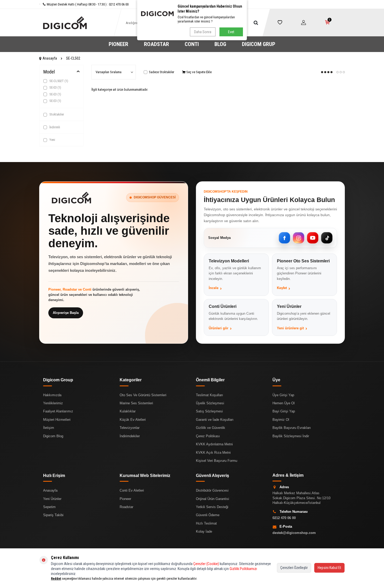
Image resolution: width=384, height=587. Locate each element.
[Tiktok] (327, 238)
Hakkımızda (52, 395)
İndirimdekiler (130, 436)
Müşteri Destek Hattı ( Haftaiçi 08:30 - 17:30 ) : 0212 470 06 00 (88, 4)
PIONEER (118, 44)
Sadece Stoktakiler (161, 72)
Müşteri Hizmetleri (57, 420)
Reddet (56, 578)
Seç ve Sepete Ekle (198, 72)
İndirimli (54, 127)
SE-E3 (55, 87)
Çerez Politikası (208, 436)
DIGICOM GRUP (258, 44)
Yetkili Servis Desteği (212, 507)
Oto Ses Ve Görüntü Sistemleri (143, 395)
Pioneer (125, 499)
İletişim (48, 428)
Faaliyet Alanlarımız (58, 411)
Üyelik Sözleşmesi (210, 403)
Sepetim (49, 507)
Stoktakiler (56, 114)
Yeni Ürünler (52, 499)
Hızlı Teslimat (206, 523)
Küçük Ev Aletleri (133, 420)
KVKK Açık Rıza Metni (213, 452)
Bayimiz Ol (280, 420)
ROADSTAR (156, 44)
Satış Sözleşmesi (209, 411)
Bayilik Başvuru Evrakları (291, 428)
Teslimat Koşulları (209, 395)
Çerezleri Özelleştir (294, 568)
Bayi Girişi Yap (283, 411)
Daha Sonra (202, 32)
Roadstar (126, 507)
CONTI (192, 44)
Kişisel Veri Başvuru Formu (216, 461)
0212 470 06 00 (284, 518)
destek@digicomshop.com (294, 533)
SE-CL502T (58, 81)
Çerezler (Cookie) (206, 564)
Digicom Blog (53, 436)
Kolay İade (204, 531)
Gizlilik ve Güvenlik (210, 428)
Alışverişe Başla (66, 313)
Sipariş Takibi (53, 515)
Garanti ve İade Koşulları (215, 420)
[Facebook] (284, 238)
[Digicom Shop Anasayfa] (71, 198)
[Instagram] (298, 238)
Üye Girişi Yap (283, 395)
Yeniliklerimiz (53, 403)
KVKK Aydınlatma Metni (214, 444)
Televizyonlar (129, 428)
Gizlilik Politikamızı (243, 569)
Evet (231, 32)
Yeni (52, 140)
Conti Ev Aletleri (132, 490)
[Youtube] (312, 238)
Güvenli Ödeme (207, 515)
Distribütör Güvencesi (212, 490)
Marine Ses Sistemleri (136, 403)
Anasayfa (50, 58)
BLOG (220, 44)
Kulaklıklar (128, 411)
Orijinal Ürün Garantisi (212, 499)
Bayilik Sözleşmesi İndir (290, 436)
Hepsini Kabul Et (329, 568)
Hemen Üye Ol (283, 403)
